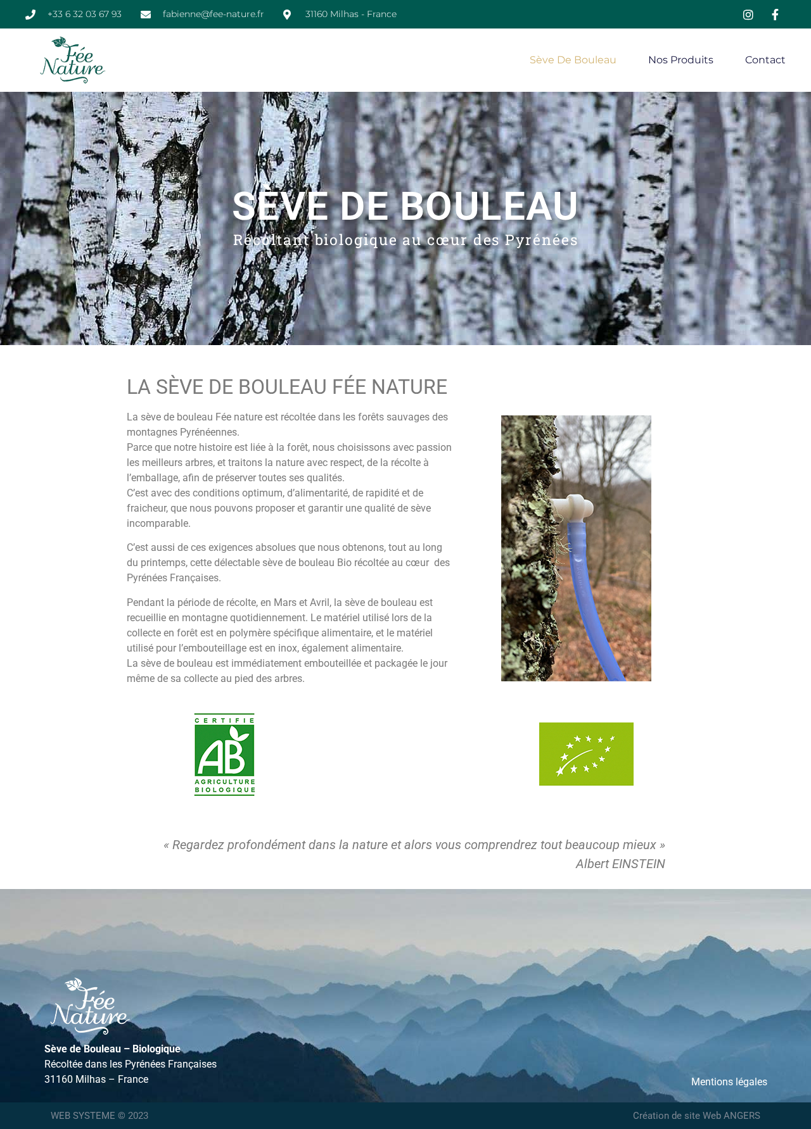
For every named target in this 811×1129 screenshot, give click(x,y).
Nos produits (680, 60)
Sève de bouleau (573, 60)
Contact (765, 60)
